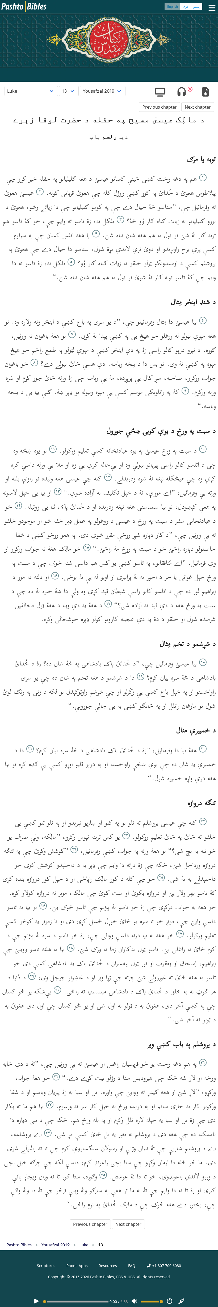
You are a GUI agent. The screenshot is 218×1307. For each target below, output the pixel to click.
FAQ (131, 1265)
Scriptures (46, 1265)
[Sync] (181, 1301)
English (172, 7)
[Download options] (205, 92)
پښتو (196, 6)
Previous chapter (159, 107)
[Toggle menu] (211, 8)
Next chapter (198, 107)
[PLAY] (36, 1301)
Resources (108, 1265)
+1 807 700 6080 (166, 1265)
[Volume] (134, 1301)
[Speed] (169, 1301)
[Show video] (160, 92)
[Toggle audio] (181, 92)
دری (185, 6)
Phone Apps (77, 1265)
